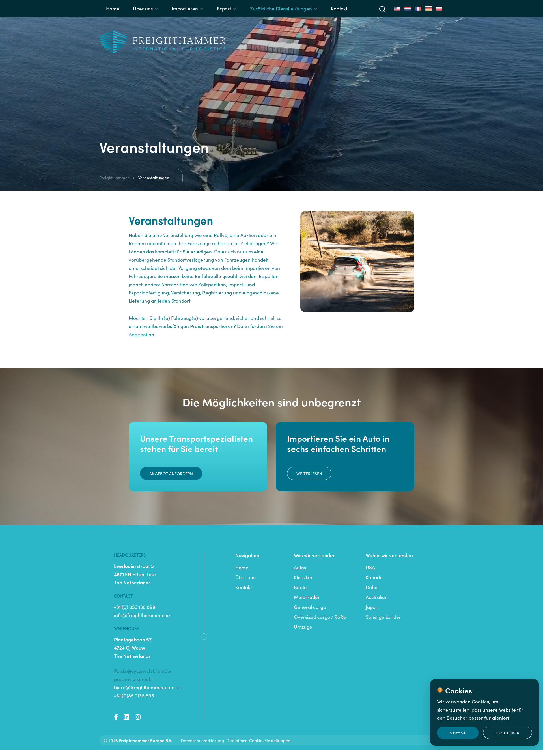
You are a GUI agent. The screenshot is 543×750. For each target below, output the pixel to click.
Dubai (372, 587)
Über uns (143, 8)
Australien (377, 597)
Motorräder (307, 597)
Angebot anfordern (171, 473)
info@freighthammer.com (142, 615)
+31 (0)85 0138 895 (134, 695)
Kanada (374, 577)
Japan (372, 607)
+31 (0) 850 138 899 (134, 607)
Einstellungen (507, 732)
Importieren (185, 8)
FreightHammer (114, 177)
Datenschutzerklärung (202, 740)
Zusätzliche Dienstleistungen (281, 8)
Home (112, 8)
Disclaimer (236, 740)
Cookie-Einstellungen (269, 740)
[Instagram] (138, 717)
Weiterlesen (309, 473)
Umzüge (303, 626)
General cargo (310, 607)
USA (370, 567)
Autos (300, 567)
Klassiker (303, 577)
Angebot (138, 334)
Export (224, 8)
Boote (300, 587)
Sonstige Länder (383, 616)
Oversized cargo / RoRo (320, 616)
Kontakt (339, 8)
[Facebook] (116, 717)
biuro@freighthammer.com (144, 687)
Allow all (458, 732)
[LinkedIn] (126, 717)
